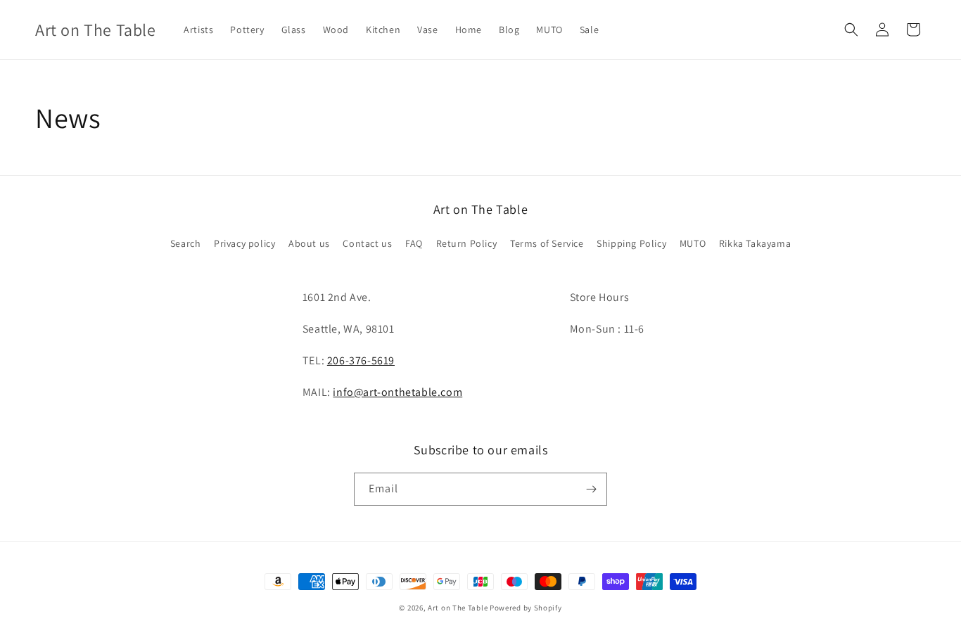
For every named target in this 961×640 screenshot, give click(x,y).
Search (185, 243)
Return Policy (466, 243)
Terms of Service (547, 243)
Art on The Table (458, 608)
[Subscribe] (590, 489)
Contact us (367, 243)
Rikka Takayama (755, 243)
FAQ (414, 243)
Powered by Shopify (526, 608)
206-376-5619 (361, 360)
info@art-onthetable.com (397, 392)
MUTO (693, 243)
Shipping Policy (631, 243)
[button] (851, 29)
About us (309, 243)
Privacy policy (244, 243)
